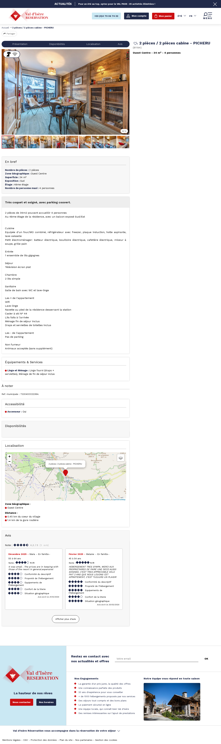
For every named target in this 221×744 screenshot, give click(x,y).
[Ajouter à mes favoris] (135, 43)
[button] (65, 473)
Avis (120, 44)
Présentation (19, 44)
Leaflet (107, 499)
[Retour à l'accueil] (28, 16)
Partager (10, 33)
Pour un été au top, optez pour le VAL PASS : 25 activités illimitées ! (116, 4)
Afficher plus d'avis (65, 619)
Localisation (93, 44)
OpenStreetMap (119, 499)
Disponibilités (57, 44)
